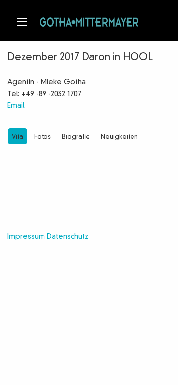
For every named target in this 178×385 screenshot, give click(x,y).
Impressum (26, 236)
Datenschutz (67, 236)
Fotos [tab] (42, 137)
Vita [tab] (17, 137)
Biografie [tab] (76, 137)
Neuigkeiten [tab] (119, 137)
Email (15, 105)
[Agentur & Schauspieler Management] (89, 20)
